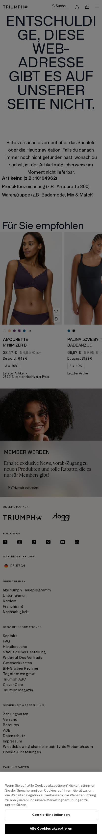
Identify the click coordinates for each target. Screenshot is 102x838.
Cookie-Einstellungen (51, 815)
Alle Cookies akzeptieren (51, 828)
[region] (51, 805)
